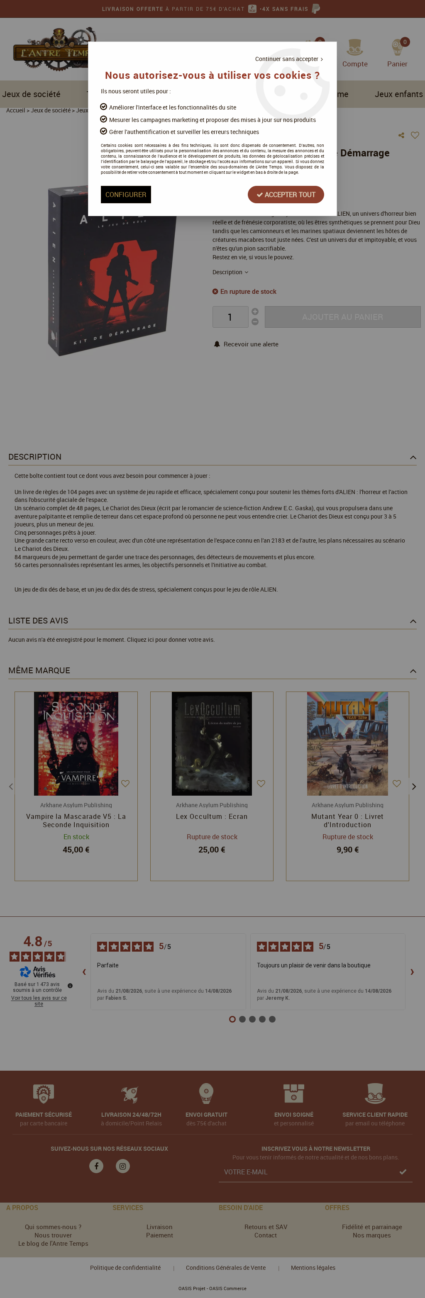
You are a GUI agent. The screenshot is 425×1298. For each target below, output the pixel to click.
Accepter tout (289, 194)
